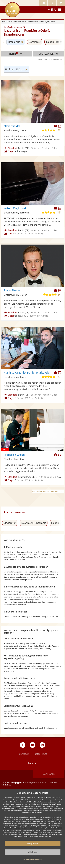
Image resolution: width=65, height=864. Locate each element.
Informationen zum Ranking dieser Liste (47, 491)
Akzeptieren (32, 843)
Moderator (10, 523)
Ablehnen (32, 852)
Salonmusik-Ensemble (33, 523)
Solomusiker (31, 21)
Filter (13, 53)
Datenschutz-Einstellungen (32, 860)
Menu (52, 9)
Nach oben (49, 774)
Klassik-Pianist (54, 42)
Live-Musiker (19, 21)
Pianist (41, 21)
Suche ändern (47, 53)
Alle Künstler (7, 21)
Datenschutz (40, 753)
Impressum (23, 753)
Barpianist (35, 42)
